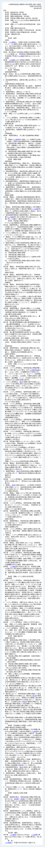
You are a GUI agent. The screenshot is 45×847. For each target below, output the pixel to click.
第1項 (34, 695)
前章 (22, 799)
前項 (21, 382)
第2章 (16, 799)
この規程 (12, 42)
